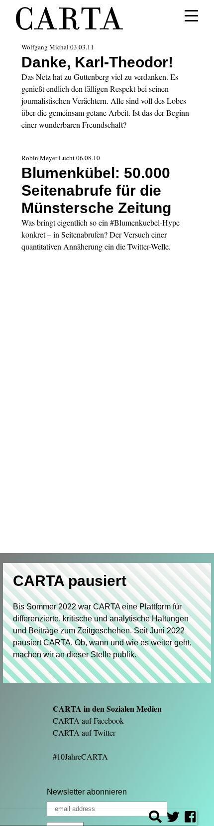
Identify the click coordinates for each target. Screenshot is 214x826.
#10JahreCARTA (80, 756)
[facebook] (190, 818)
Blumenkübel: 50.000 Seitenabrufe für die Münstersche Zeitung (96, 190)
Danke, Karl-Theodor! (97, 61)
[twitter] (173, 818)
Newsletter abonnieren (87, 792)
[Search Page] (155, 818)
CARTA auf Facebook (88, 720)
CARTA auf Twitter (84, 732)
